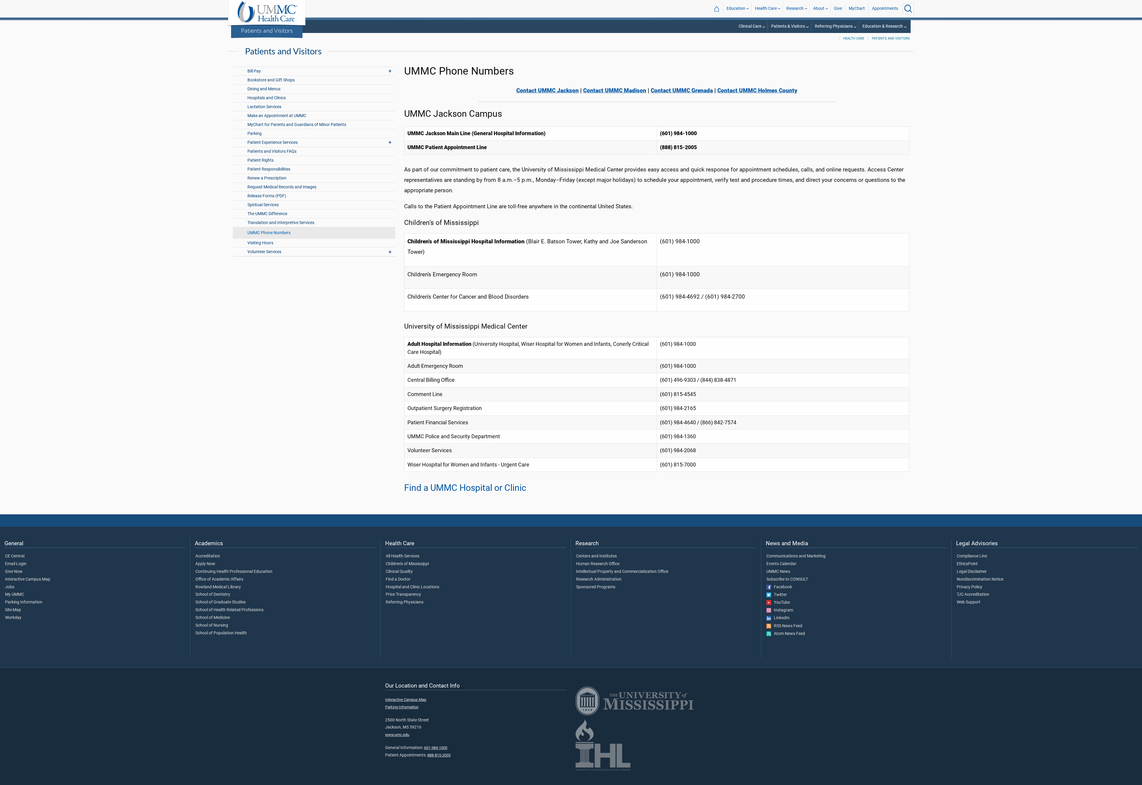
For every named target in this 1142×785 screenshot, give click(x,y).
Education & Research (882, 26)
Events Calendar (781, 564)
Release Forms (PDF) (266, 195)
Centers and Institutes (596, 556)
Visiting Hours (260, 242)
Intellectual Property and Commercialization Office (622, 571)
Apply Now (205, 564)
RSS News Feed (786, 626)
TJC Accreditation (973, 594)
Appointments (885, 8)
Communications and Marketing (796, 556)
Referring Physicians (834, 26)
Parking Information (23, 602)
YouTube (780, 602)
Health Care (766, 8)
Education (736, 8)
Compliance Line (972, 556)
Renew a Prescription (266, 178)
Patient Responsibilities (268, 169)
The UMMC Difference (267, 213)
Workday (13, 617)
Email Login (15, 564)
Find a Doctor (398, 579)
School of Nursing (211, 625)
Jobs (9, 587)
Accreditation (207, 556)
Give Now (14, 571)
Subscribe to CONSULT (787, 579)
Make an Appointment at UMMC (276, 115)
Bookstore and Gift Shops (271, 80)
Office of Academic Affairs (219, 579)
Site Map (13, 610)
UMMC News (778, 571)
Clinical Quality (399, 571)
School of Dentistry (212, 594)
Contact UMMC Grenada (682, 90)
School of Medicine (212, 617)
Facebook (781, 587)
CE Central (14, 556)
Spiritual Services (263, 204)
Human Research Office (597, 564)
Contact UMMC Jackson (547, 90)
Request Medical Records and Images (281, 187)
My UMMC (14, 594)
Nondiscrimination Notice (980, 579)
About (818, 8)
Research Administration (599, 579)
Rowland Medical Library (218, 587)
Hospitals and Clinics (266, 97)
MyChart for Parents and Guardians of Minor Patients (296, 124)
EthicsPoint (967, 564)
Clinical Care (750, 26)
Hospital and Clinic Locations (412, 587)
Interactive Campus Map (27, 579)
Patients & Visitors (788, 26)
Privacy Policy (969, 587)
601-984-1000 (435, 747)
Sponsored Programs (595, 587)
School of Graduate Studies (220, 602)
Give (838, 8)
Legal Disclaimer (972, 571)
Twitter (779, 594)
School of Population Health (221, 633)
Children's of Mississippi (407, 564)
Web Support (969, 602)
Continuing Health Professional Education (233, 571)
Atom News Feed (788, 633)
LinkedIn (780, 618)
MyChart (857, 8)
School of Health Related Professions (229, 610)
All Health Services (402, 556)
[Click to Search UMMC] (908, 8)
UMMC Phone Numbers (269, 232)
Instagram (782, 610)
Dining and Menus (263, 89)
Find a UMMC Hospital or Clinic (465, 488)
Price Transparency (403, 594)
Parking (254, 133)
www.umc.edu (397, 734)
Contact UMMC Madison (614, 90)
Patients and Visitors (267, 30)
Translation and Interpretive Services (280, 222)
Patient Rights (260, 160)
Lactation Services (264, 106)
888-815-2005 (439, 755)
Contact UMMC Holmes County (757, 90)
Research (795, 8)
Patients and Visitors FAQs (272, 151)
